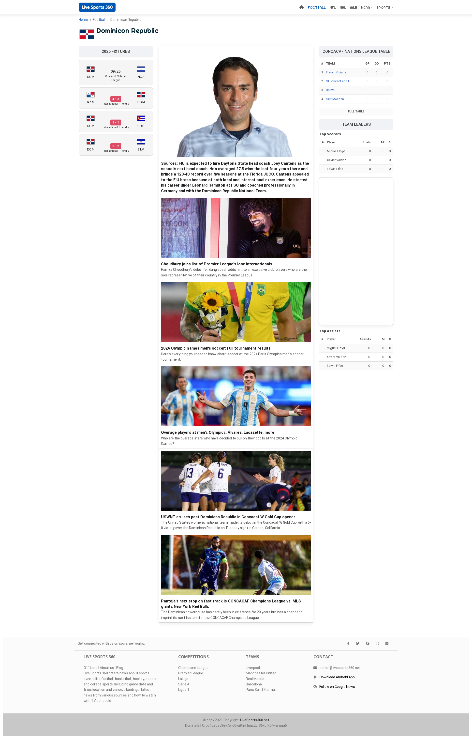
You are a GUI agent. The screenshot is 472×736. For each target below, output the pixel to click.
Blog (119, 668)
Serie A (183, 684)
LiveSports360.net (254, 720)
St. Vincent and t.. (338, 81)
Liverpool (253, 668)
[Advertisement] (356, 251)
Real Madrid (255, 679)
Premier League (190, 673)
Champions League (193, 668)
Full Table (356, 111)
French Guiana (336, 72)
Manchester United (261, 673)
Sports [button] (383, 7)
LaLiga (183, 679)
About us (107, 668)
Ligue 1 (183, 690)
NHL (343, 7)
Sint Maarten (335, 99)
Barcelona (254, 684)
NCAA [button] (365, 7)
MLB (353, 7)
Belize (330, 90)
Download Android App (337, 677)
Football (317, 7)
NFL (333, 7)
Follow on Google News (337, 687)
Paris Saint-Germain (262, 690)
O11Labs (91, 668)
